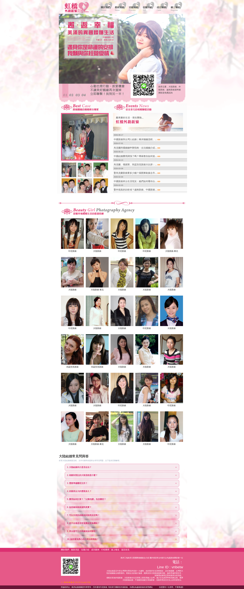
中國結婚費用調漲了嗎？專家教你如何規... (135, 156)
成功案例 (95, 550)
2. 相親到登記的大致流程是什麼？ (82, 475)
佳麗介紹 (85, 550)
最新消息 (75, 550)
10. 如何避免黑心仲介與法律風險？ (83, 539)
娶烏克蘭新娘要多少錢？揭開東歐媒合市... (135, 173)
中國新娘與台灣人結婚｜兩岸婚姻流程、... (135, 139)
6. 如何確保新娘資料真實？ (79, 507)
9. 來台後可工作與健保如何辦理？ (82, 531)
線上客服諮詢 (143, 85)
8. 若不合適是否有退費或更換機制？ (83, 523)
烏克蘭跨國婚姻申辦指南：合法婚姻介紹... (135, 148)
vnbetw (177, 567)
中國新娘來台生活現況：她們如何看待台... (135, 181)
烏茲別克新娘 (72, 367)
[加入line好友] (70, 566)
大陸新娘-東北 (171, 251)
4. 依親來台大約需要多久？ (79, 491)
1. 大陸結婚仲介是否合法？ (79, 467)
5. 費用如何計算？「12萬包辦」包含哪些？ (86, 499)
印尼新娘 (72, 251)
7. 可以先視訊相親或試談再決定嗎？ (83, 515)
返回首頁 (125, 550)
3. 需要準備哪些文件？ (77, 483)
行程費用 (105, 550)
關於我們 (65, 550)
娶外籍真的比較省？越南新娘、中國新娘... (135, 189)
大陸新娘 (97, 251)
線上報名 (115, 550)
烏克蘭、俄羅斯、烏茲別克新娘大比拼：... (135, 164)
